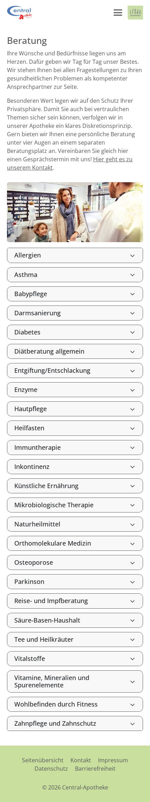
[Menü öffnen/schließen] (118, 12)
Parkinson (29, 581)
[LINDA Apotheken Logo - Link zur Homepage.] (135, 13)
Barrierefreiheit (95, 768)
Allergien (27, 255)
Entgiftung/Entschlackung (52, 370)
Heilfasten (29, 428)
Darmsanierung (37, 313)
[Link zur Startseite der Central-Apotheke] (20, 13)
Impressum (113, 760)
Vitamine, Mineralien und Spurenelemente (51, 681)
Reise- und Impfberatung (51, 600)
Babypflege (30, 294)
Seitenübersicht (42, 760)
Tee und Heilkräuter (44, 639)
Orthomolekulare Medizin (52, 543)
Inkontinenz (32, 466)
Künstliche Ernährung (46, 485)
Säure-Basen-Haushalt (47, 620)
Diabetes (27, 332)
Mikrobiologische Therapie (53, 505)
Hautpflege (30, 408)
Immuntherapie (37, 447)
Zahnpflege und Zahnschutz (55, 723)
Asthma (25, 274)
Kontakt (80, 760)
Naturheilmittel (37, 524)
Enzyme (25, 389)
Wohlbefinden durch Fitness (56, 704)
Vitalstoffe (29, 658)
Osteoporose (33, 562)
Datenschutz (51, 768)
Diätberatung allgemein (49, 351)
